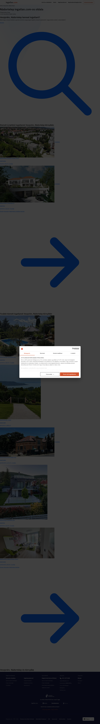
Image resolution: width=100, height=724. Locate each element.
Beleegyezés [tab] (27, 353)
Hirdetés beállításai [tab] (57, 353)
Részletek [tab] (42, 353)
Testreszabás (49, 374)
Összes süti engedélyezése (69, 374)
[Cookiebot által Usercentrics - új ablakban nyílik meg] (73, 349)
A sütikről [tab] (73, 353)
